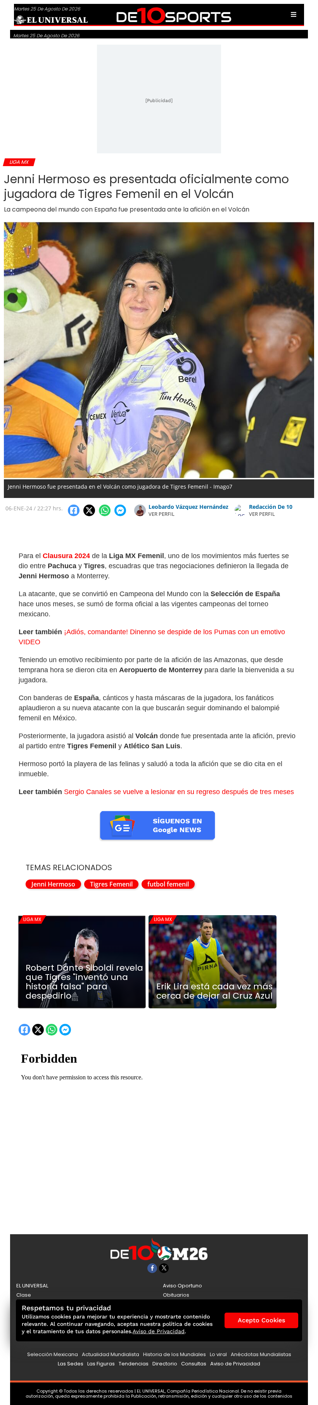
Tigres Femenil (111, 884)
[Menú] (293, 14)
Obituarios (176, 1295)
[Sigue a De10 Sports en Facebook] (152, 1268)
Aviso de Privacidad (235, 1363)
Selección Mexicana (52, 1354)
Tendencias (134, 1363)
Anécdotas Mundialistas (261, 1354)
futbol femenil (168, 884)
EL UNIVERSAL (32, 1285)
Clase (23, 1295)
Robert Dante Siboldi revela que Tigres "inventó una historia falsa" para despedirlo (84, 982)
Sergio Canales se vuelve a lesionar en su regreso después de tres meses (179, 792)
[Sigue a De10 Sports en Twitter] (164, 1268)
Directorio (164, 1363)
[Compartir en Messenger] (120, 510)
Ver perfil (162, 513)
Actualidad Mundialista (110, 1354)
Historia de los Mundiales (174, 1354)
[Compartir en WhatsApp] (105, 510)
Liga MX (32, 919)
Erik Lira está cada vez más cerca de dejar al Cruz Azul (214, 991)
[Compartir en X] (89, 510)
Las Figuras (101, 1363)
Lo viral (218, 1354)
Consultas (193, 1363)
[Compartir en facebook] (74, 510)
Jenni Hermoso (53, 884)
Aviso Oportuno (182, 1285)
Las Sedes (70, 1363)
